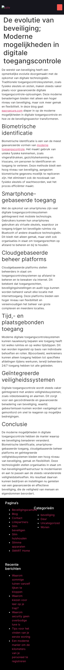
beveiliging (48, 515)
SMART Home (21, 550)
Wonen (45, 527)
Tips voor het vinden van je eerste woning (21, 632)
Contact (17, 518)
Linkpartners (20, 522)
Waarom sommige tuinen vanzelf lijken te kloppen (21, 583)
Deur (44, 519)
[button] (59, 7)
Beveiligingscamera (24, 509)
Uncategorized (50, 523)
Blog (15, 514)
